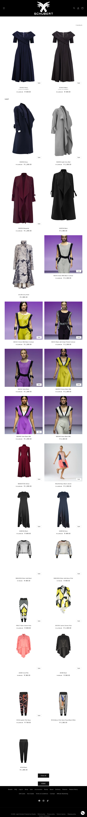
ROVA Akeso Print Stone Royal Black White (63, 720)
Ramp (46, 789)
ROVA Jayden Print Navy (24, 720)
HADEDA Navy (24, 162)
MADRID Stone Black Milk (63, 436)
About (51, 789)
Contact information (44, 816)
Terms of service (61, 814)
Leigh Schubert (20, 814)
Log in (21, 789)
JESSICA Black (63, 87)
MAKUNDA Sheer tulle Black (24, 578)
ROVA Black (23, 767)
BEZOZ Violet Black (23, 389)
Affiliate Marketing (62, 793)
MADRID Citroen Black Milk (63, 389)
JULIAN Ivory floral (23, 294)
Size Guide (30, 793)
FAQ (15, 789)
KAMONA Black (23, 531)
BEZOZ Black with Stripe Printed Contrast (63, 342)
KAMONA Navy (63, 531)
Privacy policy (51, 814)
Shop (26, 789)
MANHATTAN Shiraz (23, 483)
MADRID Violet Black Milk (23, 436)
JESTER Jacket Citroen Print (63, 625)
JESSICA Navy (23, 87)
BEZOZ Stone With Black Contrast (63, 275)
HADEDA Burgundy (23, 228)
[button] (4, 8)
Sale (31, 789)
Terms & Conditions (42, 793)
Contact (52, 793)
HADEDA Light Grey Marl (63, 162)
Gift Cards (22, 793)
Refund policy (41, 814)
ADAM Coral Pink (24, 672)
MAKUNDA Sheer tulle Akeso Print (63, 578)
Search (10, 789)
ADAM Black (63, 672)
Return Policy (73, 789)
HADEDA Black (63, 228)
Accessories (38, 789)
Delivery (57, 789)
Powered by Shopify (30, 814)
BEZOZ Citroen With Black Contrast (23, 342)
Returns (64, 789)
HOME (43, 783)
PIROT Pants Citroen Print (23, 625)
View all (43, 775)
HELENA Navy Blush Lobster (63, 483)
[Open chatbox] (82, 813)
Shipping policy (72, 814)
